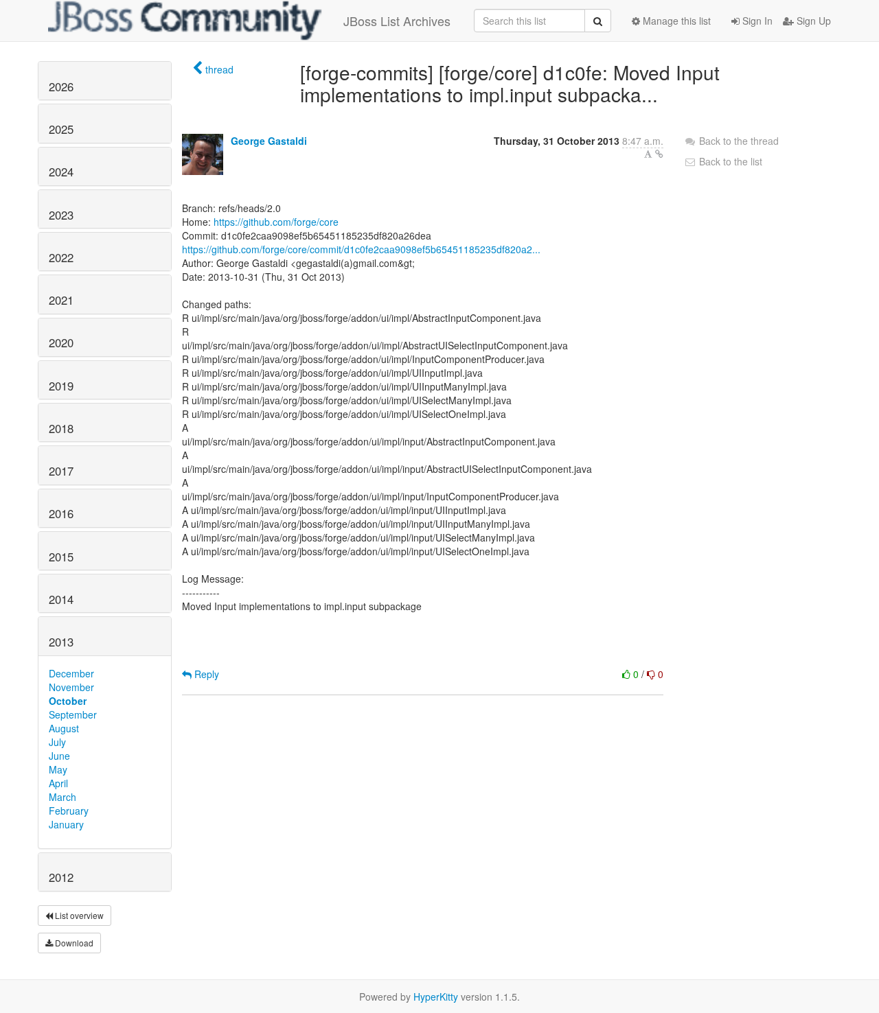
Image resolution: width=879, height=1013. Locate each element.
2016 (61, 513)
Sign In (756, 20)
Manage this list (675, 20)
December (71, 673)
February (69, 810)
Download (73, 942)
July (57, 742)
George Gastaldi (269, 141)
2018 (61, 428)
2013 (61, 641)
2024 (61, 171)
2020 (61, 342)
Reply (205, 674)
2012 (61, 877)
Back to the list (729, 161)
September (73, 714)
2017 (61, 471)
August (64, 728)
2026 (61, 86)
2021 (61, 300)
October (68, 701)
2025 (61, 129)
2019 (61, 385)
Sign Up (812, 20)
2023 (61, 215)
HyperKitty (435, 996)
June (59, 755)
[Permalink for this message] (659, 154)
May (58, 769)
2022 (61, 257)
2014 (61, 599)
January (66, 824)
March (62, 797)
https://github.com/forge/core (276, 222)
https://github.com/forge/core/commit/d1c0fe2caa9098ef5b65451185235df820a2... (361, 249)
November (71, 687)
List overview (78, 915)
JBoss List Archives (396, 21)
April (58, 783)
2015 (61, 556)
